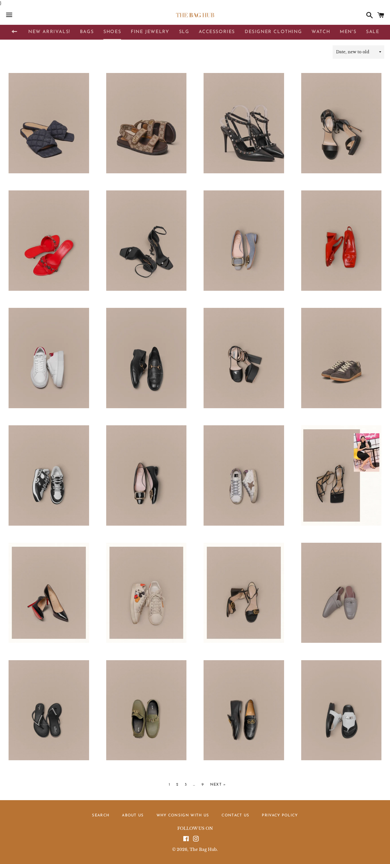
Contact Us (235, 815)
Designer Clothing (273, 32)
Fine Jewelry (150, 32)
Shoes (112, 32)
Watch (320, 32)
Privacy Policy (280, 815)
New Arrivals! (49, 32)
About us (133, 815)
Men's (348, 32)
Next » (218, 784)
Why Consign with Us (182, 815)
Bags (87, 32)
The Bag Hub (203, 849)
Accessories (217, 32)
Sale (372, 32)
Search (100, 815)
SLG (184, 32)
